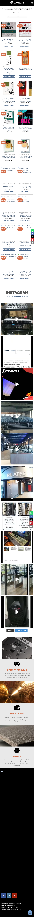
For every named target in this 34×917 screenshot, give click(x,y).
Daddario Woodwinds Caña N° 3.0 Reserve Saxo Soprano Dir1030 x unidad (8, 215)
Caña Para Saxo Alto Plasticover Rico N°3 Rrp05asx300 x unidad (25, 273)
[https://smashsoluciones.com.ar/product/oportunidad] (17, 612)
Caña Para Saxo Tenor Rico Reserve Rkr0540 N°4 (8, 129)
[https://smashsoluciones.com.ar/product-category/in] (17, 514)
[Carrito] (32, 3)
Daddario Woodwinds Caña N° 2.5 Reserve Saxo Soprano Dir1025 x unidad (8, 100)
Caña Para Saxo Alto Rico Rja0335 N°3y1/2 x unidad (25, 69)
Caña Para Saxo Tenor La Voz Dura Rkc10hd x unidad (25, 157)
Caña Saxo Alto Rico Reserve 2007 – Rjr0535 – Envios (8, 41)
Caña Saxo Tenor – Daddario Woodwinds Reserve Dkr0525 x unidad (25, 186)
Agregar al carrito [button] (9, 46)
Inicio (3, 8)
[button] (30, 912)
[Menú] (2, 3)
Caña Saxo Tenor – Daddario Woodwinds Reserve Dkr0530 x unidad (8, 70)
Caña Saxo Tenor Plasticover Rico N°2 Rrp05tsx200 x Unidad (25, 100)
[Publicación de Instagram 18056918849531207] (17, 384)
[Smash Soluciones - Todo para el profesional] (17, 3)
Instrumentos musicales (14, 8)
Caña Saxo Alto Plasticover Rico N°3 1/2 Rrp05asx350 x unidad (25, 244)
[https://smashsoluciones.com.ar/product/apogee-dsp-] (17, 351)
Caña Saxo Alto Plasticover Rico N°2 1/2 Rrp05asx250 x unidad (9, 273)
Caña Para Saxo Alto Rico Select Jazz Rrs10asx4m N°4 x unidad (25, 129)
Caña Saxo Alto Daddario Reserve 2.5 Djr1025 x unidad (8, 186)
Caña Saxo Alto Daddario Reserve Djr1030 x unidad (8, 243)
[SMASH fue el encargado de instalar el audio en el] (17, 482)
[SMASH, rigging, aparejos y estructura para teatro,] (17, 417)
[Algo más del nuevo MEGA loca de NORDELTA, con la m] (17, 449)
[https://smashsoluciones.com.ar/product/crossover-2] (17, 319)
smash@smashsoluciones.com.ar (11, 909)
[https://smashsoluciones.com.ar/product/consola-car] (17, 547)
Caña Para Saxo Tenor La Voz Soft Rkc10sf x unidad (8, 156)
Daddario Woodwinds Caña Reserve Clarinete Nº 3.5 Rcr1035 (25, 41)
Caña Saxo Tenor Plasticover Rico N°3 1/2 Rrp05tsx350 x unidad (25, 215)
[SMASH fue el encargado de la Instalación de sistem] (17, 579)
